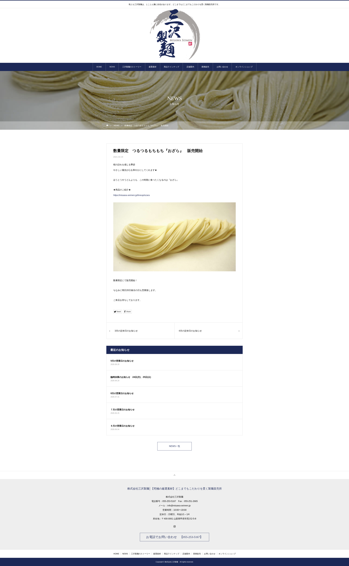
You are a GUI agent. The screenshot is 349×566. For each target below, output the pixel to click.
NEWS (112, 67)
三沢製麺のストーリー (131, 67)
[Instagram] (174, 526)
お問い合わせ (222, 67)
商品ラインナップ (171, 67)
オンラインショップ (244, 67)
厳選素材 (152, 67)
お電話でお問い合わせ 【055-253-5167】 (174, 537)
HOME (99, 67)
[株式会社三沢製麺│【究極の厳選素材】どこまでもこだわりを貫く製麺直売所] (174, 35)
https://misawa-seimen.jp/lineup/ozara (131, 195)
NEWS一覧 (174, 446)
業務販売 (205, 67)
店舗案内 (190, 67)
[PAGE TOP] (174, 475)
